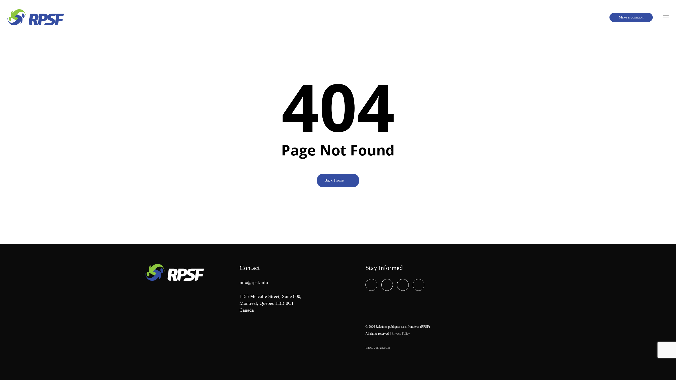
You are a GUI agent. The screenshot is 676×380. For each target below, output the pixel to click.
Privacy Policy (401, 333)
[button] (666, 17)
